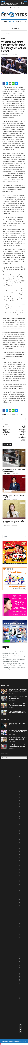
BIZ (17, 21)
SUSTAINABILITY (13, 28)
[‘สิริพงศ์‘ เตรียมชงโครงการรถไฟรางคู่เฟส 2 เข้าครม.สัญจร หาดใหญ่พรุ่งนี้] (4, 699)
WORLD (8, 25)
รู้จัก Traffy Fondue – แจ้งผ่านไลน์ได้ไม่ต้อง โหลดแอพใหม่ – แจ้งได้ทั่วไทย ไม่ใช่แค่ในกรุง (18, 732)
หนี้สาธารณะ (21, 414)
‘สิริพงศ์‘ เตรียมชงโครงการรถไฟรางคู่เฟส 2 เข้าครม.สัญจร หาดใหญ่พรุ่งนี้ (14, 656)
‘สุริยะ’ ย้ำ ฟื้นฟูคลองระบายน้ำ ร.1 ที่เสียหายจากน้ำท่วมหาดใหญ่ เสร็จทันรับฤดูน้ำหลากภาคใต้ (14, 660)
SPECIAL (19, 25)
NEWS (21, 21)
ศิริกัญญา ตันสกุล (14, 414)
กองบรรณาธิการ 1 (7, 473)
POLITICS (11, 21)
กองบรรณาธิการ (5, 54)
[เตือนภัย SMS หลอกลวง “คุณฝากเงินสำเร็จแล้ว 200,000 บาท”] (4, 725)
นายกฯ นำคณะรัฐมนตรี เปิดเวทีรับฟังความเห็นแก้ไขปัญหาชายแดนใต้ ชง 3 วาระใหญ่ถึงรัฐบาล (14, 652)
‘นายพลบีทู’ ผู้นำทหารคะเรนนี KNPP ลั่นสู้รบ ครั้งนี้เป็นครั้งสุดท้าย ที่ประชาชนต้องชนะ (17, 746)
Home (5, 21)
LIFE (13, 25)
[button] (24, 1)
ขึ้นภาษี (8, 414)
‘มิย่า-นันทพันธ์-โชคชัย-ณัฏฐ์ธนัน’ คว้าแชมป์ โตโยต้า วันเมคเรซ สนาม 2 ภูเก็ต (14, 668)
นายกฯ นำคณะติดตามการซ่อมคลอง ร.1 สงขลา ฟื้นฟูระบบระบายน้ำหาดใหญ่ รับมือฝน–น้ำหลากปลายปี (13, 664)
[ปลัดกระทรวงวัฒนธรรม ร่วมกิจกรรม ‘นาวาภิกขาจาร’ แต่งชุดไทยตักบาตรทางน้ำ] (4, 740)
